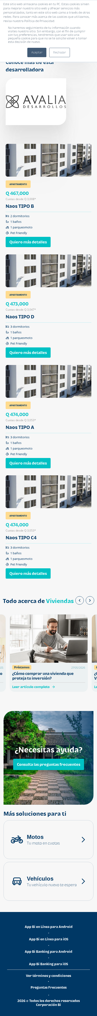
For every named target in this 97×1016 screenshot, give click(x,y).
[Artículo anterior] (79, 600)
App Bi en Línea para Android (49, 927)
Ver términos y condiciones (48, 976)
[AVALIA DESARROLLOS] (36, 101)
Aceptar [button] (36, 52)
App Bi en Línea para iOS (48, 939)
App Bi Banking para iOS (48, 964)
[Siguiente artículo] (90, 600)
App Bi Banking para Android (48, 951)
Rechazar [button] (59, 52)
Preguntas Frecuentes (49, 987)
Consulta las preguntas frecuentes (48, 764)
